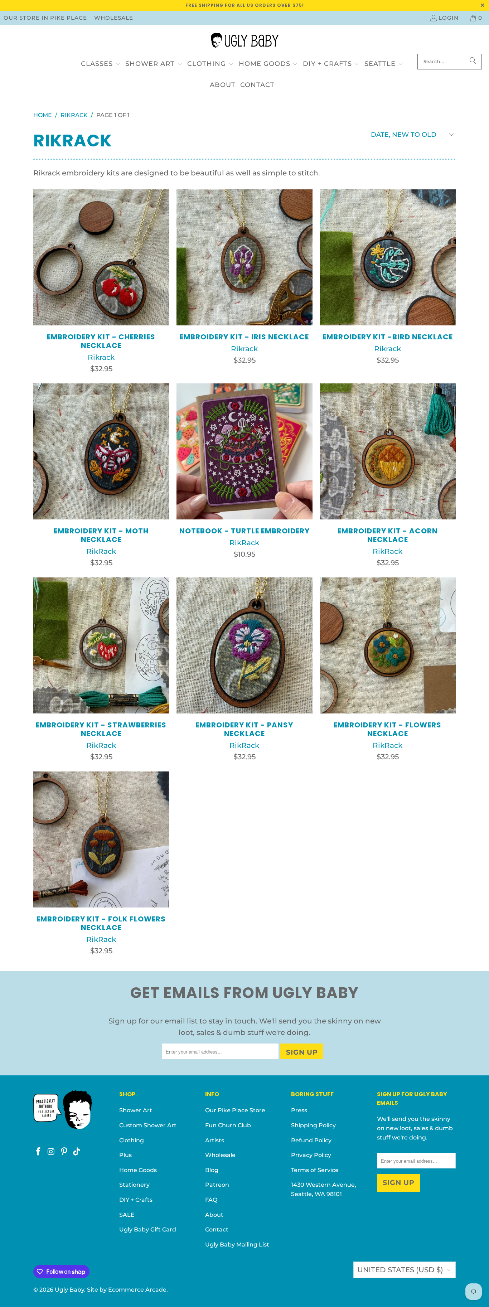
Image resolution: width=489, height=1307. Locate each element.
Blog (211, 1170)
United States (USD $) (400, 1269)
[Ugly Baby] (244, 41)
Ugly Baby (69, 1289)
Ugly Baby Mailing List (237, 1244)
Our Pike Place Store (235, 1110)
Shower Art (135, 1110)
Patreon (217, 1184)
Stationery (134, 1184)
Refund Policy (311, 1140)
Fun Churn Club (228, 1125)
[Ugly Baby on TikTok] (77, 1152)
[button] (101, 64)
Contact (216, 1229)
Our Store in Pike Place (45, 17)
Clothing (131, 1140)
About (214, 1214)
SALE (127, 1214)
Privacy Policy (311, 1155)
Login (449, 17)
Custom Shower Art (147, 1125)
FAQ (211, 1199)
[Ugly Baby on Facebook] (38, 1152)
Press (299, 1110)
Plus (125, 1155)
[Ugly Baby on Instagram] (51, 1152)
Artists (214, 1140)
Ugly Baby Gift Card (147, 1229)
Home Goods (138, 1170)
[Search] (473, 61)
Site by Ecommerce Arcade (126, 1289)
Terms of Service (315, 1170)
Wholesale (113, 17)
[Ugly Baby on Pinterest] (64, 1152)
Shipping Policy (313, 1125)
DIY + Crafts (135, 1199)
